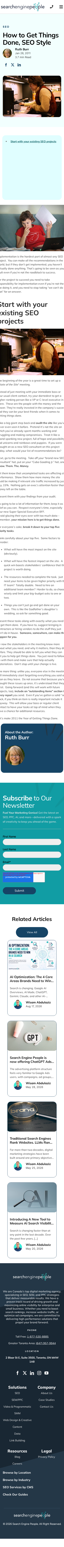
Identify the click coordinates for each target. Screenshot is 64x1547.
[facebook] (18, 1373)
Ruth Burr (17, 737)
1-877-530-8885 (38, 1336)
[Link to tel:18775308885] (51, 7)
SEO (6, 26)
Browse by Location (17, 1472)
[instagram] (39, 1373)
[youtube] (46, 1373)
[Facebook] (6, 64)
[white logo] (32, 1275)
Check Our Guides (15, 1494)
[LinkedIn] (19, 64)
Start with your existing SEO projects (33, 141)
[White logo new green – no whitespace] (32, 1513)
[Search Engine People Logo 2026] (22, 4)
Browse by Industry (16, 1480)
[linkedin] (32, 1373)
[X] (12, 64)
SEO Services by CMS (18, 1487)
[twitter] (25, 1373)
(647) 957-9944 (46, 1343)
